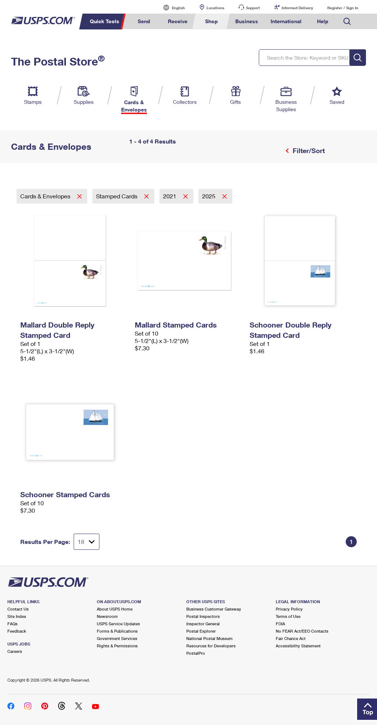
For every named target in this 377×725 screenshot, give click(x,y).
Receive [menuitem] (177, 21)
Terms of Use (288, 616)
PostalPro (195, 653)
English (171, 7)
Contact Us (18, 608)
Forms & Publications (117, 631)
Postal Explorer (201, 631)
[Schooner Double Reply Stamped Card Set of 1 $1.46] (303, 260)
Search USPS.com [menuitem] (347, 21)
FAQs (12, 623)
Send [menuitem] (144, 21)
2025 (209, 195)
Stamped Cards (117, 195)
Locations (215, 8)
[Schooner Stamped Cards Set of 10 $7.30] (73, 430)
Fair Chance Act (291, 638)
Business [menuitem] (246, 21)
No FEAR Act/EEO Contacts (302, 631)
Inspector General (203, 623)
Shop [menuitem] (211, 21)
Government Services (117, 638)
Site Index (16, 616)
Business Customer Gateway (213, 608)
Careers (14, 651)
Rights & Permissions (117, 645)
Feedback (16, 631)
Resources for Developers (211, 645)
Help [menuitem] (322, 21)
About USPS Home (115, 608)
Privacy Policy (289, 608)
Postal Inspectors (203, 616)
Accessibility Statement (298, 645)
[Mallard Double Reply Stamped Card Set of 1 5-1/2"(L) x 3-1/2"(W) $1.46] (73, 260)
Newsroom (107, 616)
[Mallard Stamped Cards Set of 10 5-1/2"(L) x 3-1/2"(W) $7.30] (188, 260)
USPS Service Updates (118, 623)
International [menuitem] (286, 21)
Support (253, 8)
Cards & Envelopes (46, 195)
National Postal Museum (209, 638)
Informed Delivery (297, 8)
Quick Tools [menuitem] (104, 21)
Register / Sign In (342, 8)
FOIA (280, 623)
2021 (170, 195)
